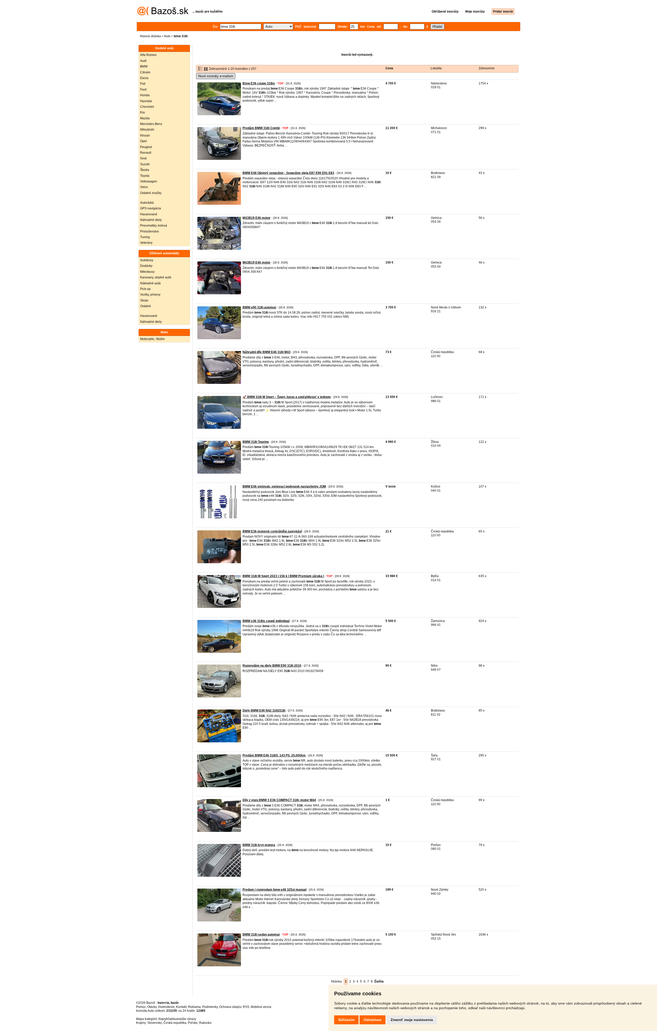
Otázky (152, 1007)
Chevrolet (147, 107)
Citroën (145, 72)
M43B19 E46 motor (256, 218)
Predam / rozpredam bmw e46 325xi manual (274, 889)
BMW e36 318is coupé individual (266, 621)
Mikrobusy (147, 272)
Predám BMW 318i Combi (261, 128)
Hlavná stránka (150, 36)
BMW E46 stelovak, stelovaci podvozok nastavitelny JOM (284, 486)
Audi (143, 61)
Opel (143, 141)
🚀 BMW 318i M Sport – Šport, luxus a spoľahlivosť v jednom (287, 397)
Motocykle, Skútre (152, 339)
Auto (167, 36)
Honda (145, 95)
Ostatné (145, 306)
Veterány (146, 243)
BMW (144, 66)
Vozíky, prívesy (150, 294)
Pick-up (145, 289)
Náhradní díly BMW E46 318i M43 (267, 352)
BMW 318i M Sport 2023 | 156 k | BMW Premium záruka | (283, 576)
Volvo (144, 187)
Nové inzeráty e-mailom (215, 76)
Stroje (144, 300)
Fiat (142, 83)
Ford (143, 89)
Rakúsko (205, 1023)
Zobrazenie (487, 68)
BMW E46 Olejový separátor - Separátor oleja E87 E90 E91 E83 (288, 173)
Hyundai (146, 101)
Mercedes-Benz (151, 124)
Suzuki (145, 164)
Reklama (194, 1007)
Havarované (148, 214)
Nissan (145, 135)
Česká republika (174, 1023)
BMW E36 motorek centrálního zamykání (272, 531)
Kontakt (181, 1007)
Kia (142, 112)
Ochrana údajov (230, 1007)
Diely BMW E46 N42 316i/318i (264, 710)
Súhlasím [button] (346, 1020)
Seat (143, 158)
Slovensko (154, 1023)
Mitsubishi (147, 129)
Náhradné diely (151, 220)
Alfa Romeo (148, 55)
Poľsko (193, 1023)
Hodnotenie (166, 1007)
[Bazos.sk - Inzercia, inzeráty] (162, 14)
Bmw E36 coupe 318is (259, 83)
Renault (145, 152)
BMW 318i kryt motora (259, 845)
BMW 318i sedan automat (261, 934)
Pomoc (141, 1007)
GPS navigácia (150, 208)
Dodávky (146, 266)
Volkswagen (148, 181)
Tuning (145, 237)
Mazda (145, 118)
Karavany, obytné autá (155, 277)
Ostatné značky (150, 193)
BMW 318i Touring (256, 442)
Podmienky (210, 1007)
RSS (246, 1007)
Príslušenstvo (149, 231)
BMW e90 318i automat (259, 307)
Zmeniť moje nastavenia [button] (412, 1020)
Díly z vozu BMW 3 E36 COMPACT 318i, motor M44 (279, 800)
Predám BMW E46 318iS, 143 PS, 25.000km (274, 755)
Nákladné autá (150, 283)
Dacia (144, 78)
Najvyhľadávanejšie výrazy (177, 1019)
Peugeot (146, 147)
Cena (389, 68)
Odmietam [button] (372, 1020)
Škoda (144, 170)
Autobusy (146, 260)
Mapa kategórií (146, 1019)
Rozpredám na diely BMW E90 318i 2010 (272, 665)
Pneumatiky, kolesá (153, 225)
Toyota (144, 176)
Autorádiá (147, 203)
